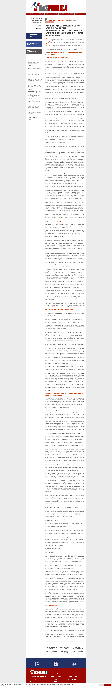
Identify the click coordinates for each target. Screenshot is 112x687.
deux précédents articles (62, 45)
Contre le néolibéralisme (52, 20)
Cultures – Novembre (32, 104)
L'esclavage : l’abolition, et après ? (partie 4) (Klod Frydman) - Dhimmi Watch (34, 85)
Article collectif (37, 18)
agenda (33, 51)
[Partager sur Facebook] (37, 28)
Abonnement (38, 1)
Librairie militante (65, 1)
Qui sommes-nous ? (31, 1)
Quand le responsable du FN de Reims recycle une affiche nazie (78, 649)
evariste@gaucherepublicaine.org (36, 23)
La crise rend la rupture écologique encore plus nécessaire (64, 650)
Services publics (50, 22)
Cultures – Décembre (32, 91)
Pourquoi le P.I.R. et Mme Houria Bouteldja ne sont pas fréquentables (34, 68)
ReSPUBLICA (73, 20)
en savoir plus (4, 685)
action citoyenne (38, 25)
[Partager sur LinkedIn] (38, 28)
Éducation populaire (65, 20)
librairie (33, 43)
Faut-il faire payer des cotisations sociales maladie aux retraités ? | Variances (34, 73)
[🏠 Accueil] (46, 19)
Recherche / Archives (56, 1)
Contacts (50, 1)
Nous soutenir (44, 1)
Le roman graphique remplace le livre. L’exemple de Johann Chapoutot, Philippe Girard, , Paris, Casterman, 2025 (34, 94)
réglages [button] (101, 684)
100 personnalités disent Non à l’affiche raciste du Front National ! (51, 650)
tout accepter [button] (107, 684)
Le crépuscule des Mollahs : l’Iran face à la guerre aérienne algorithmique (34, 62)
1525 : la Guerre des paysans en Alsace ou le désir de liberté (34, 112)
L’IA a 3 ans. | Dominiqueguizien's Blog (35, 79)
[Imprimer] (40, 28)
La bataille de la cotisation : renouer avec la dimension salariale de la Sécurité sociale (35, 76)
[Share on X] (35, 28)
